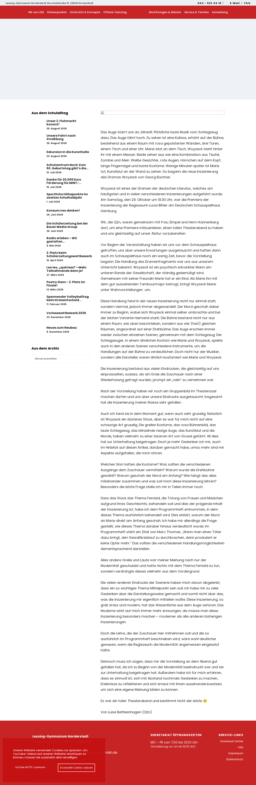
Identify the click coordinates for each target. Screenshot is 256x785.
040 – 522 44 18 (209, 3)
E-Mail (235, 3)
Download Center (231, 741)
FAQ (247, 3)
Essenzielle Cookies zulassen (76, 767)
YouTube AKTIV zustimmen (30, 767)
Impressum (235, 753)
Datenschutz (234, 759)
